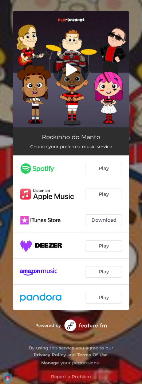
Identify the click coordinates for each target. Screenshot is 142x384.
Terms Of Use (92, 354)
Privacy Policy (49, 354)
